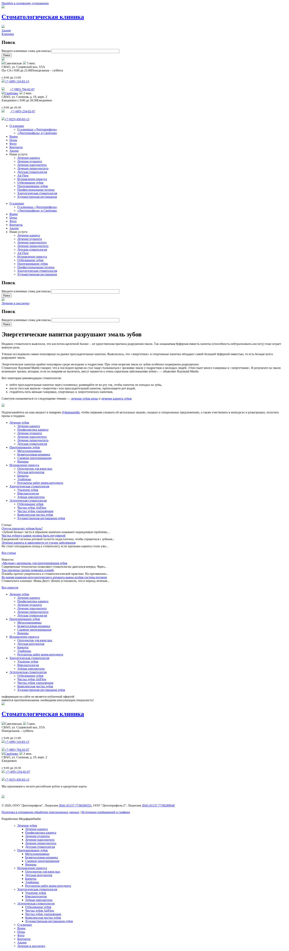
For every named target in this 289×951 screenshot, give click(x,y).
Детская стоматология (32, 172)
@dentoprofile (71, 412)
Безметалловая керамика (33, 454)
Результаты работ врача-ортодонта (40, 482)
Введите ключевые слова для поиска (27, 51)
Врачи (13, 136)
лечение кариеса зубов (116, 398)
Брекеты (23, 475)
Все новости (10, 587)
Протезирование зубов (32, 186)
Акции (6, 30)
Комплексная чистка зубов (35, 514)
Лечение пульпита (29, 161)
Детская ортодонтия (30, 472)
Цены (13, 140)
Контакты (16, 147)
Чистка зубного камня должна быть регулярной (33, 535)
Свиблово (11, 93)
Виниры (23, 461)
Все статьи (9, 553)
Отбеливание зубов (30, 182)
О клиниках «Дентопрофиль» (37, 129)
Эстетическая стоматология (28, 500)
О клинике (16, 126)
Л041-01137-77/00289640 (158, 805)
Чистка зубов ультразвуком (35, 511)
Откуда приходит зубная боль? (22, 528)
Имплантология (28, 493)
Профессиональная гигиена (35, 189)
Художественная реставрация (37, 196)
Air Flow (23, 175)
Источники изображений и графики (105, 812)
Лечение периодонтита (32, 168)
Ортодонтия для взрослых (34, 468)
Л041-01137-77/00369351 (75, 805)
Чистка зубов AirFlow (31, 507)
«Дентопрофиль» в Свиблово (37, 133)
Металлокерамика (29, 451)
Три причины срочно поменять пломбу (28, 570)
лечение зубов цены (84, 398)
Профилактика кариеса (32, 429)
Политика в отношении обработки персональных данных (40, 812)
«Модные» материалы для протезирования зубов (34, 563)
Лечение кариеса (28, 157)
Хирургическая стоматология (37, 193)
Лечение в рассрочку (16, 303)
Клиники (8, 34)
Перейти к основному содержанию (25, 3)
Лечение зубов (19, 422)
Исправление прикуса (32, 179)
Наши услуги (18, 154)
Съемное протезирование (34, 458)
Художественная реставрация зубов (41, 518)
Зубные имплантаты (31, 497)
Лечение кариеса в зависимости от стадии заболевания (38, 542)
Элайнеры (24, 479)
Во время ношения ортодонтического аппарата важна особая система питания (54, 577)
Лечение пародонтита (32, 165)
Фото (13, 143)
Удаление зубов (27, 490)
